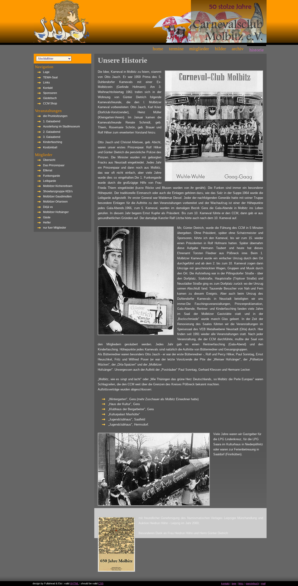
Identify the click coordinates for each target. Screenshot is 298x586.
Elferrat (47, 170)
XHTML (74, 583)
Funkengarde (51, 175)
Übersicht (49, 160)
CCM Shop (50, 103)
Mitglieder (199, 48)
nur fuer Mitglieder (54, 227)
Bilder (220, 48)
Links (46, 82)
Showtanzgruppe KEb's (58, 191)
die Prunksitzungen (55, 116)
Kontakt (48, 88)
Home (158, 48)
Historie (256, 49)
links (241, 583)
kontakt (225, 583)
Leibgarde (49, 181)
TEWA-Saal (50, 77)
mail (263, 583)
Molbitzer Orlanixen (55, 201)
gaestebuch (252, 583)
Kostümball (50, 147)
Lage (46, 72)
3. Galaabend (51, 137)
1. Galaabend (51, 121)
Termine (176, 48)
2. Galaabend (51, 131)
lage (234, 583)
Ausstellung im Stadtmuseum (61, 126)
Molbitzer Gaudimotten (57, 196)
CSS (100, 583)
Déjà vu (48, 207)
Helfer (47, 222)
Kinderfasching (52, 142)
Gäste (47, 217)
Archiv (238, 48)
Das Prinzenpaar (53, 165)
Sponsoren (50, 93)
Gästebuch (50, 98)
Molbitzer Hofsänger (56, 212)
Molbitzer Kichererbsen (57, 186)
